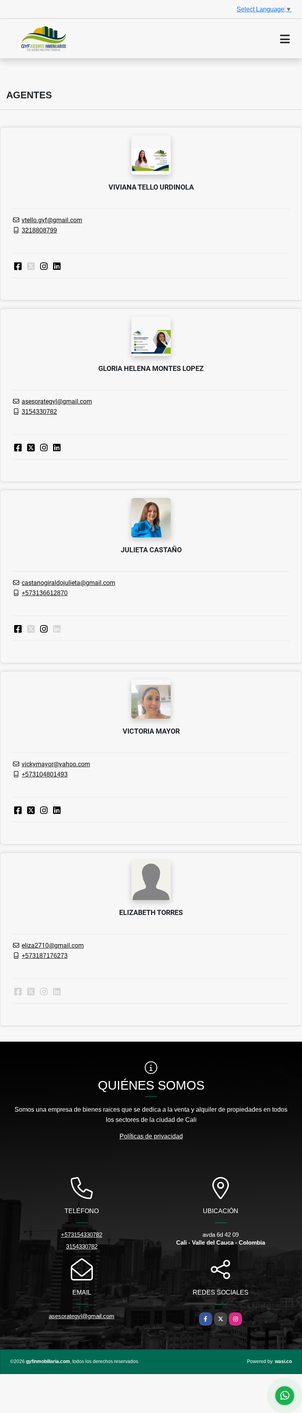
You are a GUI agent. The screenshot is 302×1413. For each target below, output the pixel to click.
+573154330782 (81, 1234)
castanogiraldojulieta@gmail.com (68, 583)
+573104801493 (45, 774)
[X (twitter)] (31, 448)
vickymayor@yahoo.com (56, 764)
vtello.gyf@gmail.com (52, 220)
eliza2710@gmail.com (53, 945)
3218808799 (39, 230)
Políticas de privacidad (151, 1136)
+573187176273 (45, 955)
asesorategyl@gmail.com (57, 401)
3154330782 (39, 411)
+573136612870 (45, 593)
